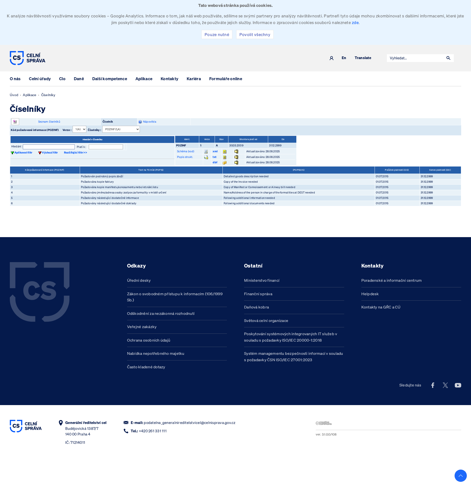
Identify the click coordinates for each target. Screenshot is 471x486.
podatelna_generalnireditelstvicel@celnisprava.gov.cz (189, 422)
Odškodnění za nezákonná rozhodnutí (161, 313)
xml (215, 151)
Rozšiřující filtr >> (75, 152)
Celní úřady (40, 78)
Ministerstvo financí (261, 280)
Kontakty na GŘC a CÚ (381, 307)
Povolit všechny (254, 34)
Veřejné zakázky (142, 326)
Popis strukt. (185, 157)
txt (214, 157)
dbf (215, 162)
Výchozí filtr (50, 152)
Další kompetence (109, 78)
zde (355, 22)
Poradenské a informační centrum (391, 280)
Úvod (14, 95)
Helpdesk (370, 293)
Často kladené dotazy (146, 367)
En (344, 58)
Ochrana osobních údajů (148, 340)
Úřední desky (139, 280)
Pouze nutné (217, 34)
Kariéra (194, 78)
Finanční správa (258, 293)
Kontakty (169, 78)
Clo (62, 78)
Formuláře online (225, 78)
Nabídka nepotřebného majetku (155, 353)
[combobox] (415, 58)
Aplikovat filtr (23, 152)
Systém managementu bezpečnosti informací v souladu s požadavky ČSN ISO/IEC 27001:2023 (293, 356)
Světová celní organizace (266, 320)
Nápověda (149, 121)
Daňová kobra (256, 307)
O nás (15, 78)
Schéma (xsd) (185, 151)
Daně (79, 78)
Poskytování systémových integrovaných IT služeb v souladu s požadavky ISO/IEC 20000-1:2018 (290, 337)
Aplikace (143, 78)
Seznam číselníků (49, 121)
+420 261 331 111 (153, 431)
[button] (448, 58)
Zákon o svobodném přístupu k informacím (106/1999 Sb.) (175, 297)
